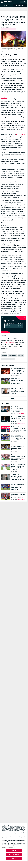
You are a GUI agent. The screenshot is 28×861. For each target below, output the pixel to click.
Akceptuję (14, 850)
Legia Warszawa (20, 134)
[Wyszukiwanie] (21, 2)
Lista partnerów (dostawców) (8, 847)
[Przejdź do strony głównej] (8, 2)
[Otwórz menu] (24, 2)
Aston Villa (4, 98)
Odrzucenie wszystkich (14, 854)
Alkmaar (8, 235)
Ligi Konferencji (9, 342)
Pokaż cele (14, 858)
